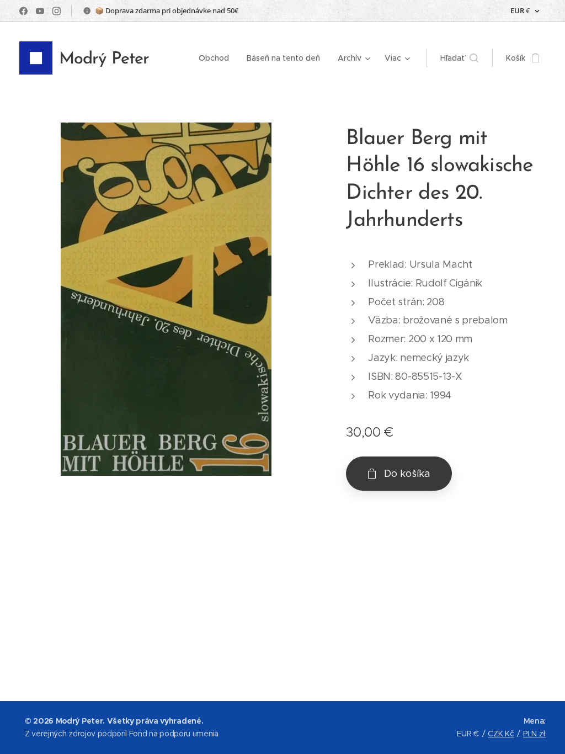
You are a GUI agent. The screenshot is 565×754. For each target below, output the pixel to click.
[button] (459, 58)
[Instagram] (56, 11)
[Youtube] (40, 11)
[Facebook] (23, 11)
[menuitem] (217, 58)
